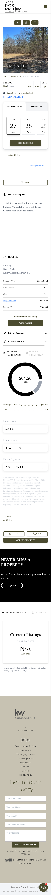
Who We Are (26, 762)
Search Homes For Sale (25, 746)
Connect (25, 767)
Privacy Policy (25, 775)
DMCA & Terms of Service (28, 891)
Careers (25, 771)
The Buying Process (25, 754)
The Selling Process (25, 758)
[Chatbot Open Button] (43, 887)
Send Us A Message (25, 844)
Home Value (25, 750)
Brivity (23, 887)
